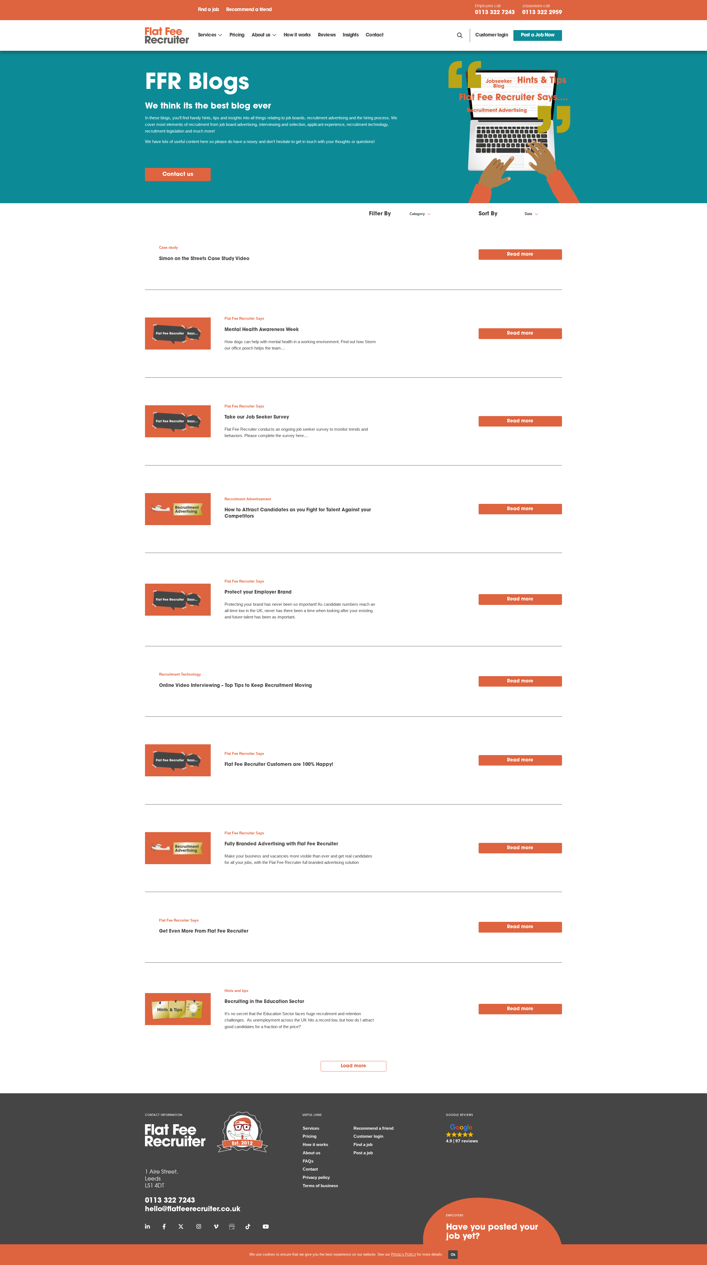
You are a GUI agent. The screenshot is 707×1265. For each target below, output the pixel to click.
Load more (353, 1066)
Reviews (327, 35)
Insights (350, 35)
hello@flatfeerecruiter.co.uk (193, 1209)
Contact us (177, 174)
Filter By (380, 214)
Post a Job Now (537, 35)
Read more (520, 254)
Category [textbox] (417, 214)
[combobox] (441, 213)
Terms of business (320, 1186)
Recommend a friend (249, 10)
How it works (297, 35)
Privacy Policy (403, 1254)
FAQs (308, 1161)
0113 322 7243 (170, 1200)
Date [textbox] (528, 214)
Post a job (363, 1153)
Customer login (491, 35)
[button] (462, 1134)
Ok (453, 1255)
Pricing (236, 35)
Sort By (488, 214)
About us (261, 35)
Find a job (208, 10)
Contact (374, 35)
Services (207, 35)
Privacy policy (316, 1177)
